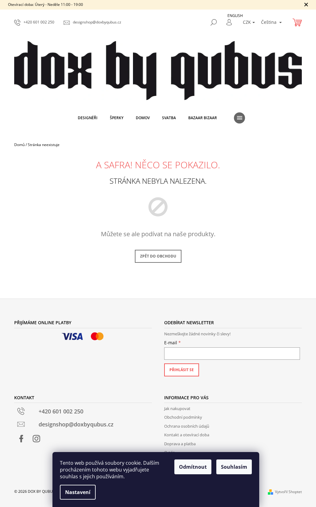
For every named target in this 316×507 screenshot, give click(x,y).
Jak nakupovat (177, 408)
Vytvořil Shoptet (288, 491)
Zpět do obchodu (158, 256)
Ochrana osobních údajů (186, 426)
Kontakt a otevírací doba (186, 435)
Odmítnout (193, 466)
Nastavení (77, 492)
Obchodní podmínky (183, 417)
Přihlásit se (181, 369)
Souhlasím (234, 466)
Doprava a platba (180, 443)
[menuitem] (88, 118)
